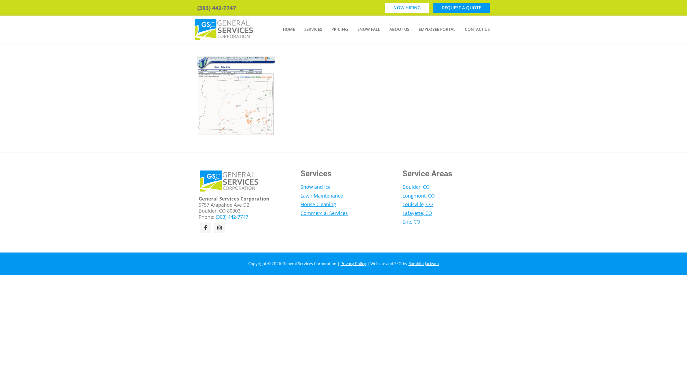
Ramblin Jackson (423, 263)
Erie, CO (411, 221)
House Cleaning (318, 204)
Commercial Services (324, 213)
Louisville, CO (418, 204)
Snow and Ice (316, 187)
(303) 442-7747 (216, 8)
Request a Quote (461, 8)
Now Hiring (407, 8)
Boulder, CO (416, 187)
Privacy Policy (353, 263)
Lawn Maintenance (322, 195)
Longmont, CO (419, 195)
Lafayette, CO (417, 213)
